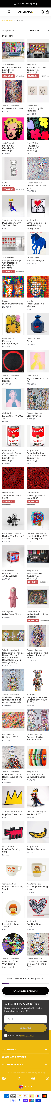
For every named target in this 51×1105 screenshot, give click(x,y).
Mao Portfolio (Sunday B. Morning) (34, 576)
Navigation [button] (3, 12)
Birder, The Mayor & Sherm (13, 537)
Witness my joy (35, 260)
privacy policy (27, 1035)
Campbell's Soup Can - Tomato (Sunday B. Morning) (11, 457)
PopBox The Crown (13, 814)
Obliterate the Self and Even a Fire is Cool (37, 963)
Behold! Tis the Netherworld (35, 738)
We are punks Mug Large (37, 887)
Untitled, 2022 (10, 737)
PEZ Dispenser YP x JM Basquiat (13, 224)
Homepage (7, 20)
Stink (30, 341)
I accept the (21, 1035)
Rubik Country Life (12, 303)
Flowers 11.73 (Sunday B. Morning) (34, 148)
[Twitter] (47, 1078)
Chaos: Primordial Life (37, 186)
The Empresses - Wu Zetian (36, 496)
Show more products (25, 991)
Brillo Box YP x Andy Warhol (10, 574)
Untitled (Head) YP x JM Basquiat (37, 537)
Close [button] (25, 1049)
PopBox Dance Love (35, 925)
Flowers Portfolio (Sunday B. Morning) (36, 70)
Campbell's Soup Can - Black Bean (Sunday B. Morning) (36, 457)
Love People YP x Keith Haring (36, 224)
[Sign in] (42, 12)
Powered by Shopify (36, 1072)
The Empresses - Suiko (11, 496)
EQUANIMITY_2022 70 (37, 379)
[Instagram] (18, 1078)
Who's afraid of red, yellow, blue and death (37, 655)
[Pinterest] (33, 1078)
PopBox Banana (36, 849)
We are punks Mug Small (13, 887)
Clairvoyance (34, 416)
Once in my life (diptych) (35, 109)
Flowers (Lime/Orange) (10, 342)
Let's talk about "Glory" (11, 925)
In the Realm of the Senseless (37, 615)
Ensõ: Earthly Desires (9, 379)
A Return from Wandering (10, 962)
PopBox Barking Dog (11, 850)
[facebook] (4, 1078)
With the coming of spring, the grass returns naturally (13, 700)
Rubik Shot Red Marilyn (35, 304)
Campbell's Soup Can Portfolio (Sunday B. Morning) (11, 264)
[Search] (9, 12)
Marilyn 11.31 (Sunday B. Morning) (8, 148)
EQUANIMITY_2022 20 (12, 417)
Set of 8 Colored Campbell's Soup (36, 775)
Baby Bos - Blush (11, 614)
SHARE (6, 185)
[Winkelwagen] (47, 12)
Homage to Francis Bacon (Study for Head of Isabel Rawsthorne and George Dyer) (13, 658)
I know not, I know (12, 108)
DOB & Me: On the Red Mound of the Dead (12, 777)
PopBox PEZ (34, 814)
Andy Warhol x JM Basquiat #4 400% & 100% (37, 700)
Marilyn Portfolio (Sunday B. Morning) (11, 70)
